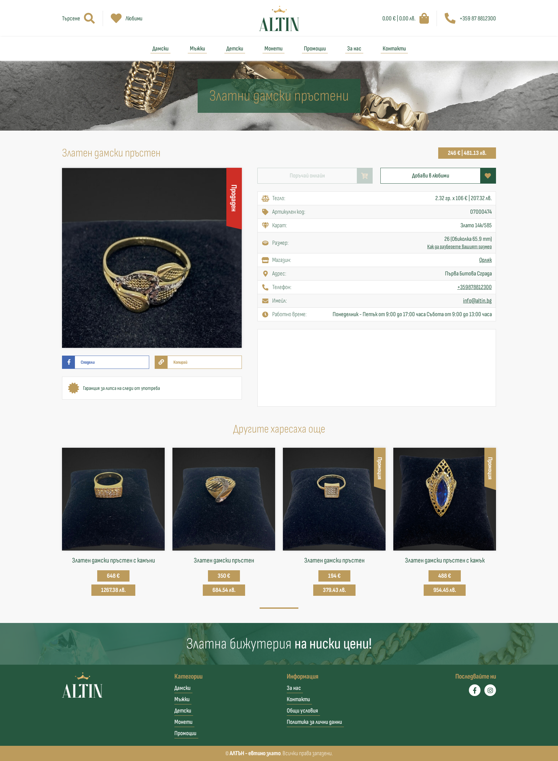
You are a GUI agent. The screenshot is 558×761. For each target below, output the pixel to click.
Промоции (315, 48)
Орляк (485, 260)
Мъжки (197, 48)
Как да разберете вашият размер (459, 246)
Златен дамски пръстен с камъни (113, 560)
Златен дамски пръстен (224, 560)
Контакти (394, 48)
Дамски (160, 48)
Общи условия (302, 710)
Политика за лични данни (314, 722)
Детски (234, 48)
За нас (354, 48)
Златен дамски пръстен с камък (445, 560)
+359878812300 (474, 287)
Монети (273, 48)
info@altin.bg (477, 301)
